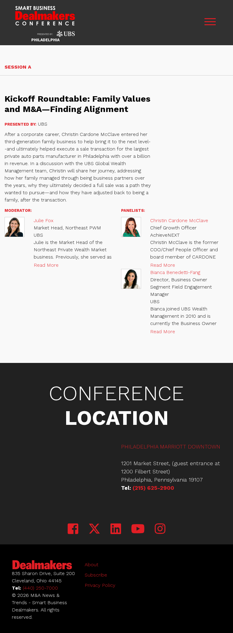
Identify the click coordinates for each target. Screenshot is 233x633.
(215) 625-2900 (153, 488)
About (91, 564)
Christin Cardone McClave (179, 220)
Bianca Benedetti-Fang (175, 272)
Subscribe (96, 575)
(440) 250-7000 (40, 588)
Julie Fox (43, 220)
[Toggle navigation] (210, 22)
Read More (46, 265)
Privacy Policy (100, 585)
